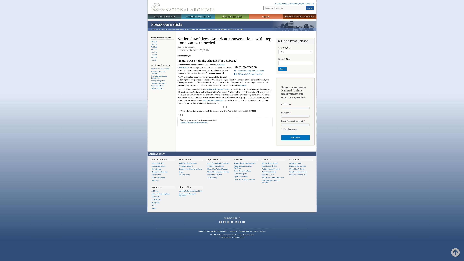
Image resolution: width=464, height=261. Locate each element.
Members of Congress (160, 172)
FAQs (153, 205)
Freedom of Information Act (239, 231)
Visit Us (265, 16)
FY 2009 (154, 55)
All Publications (184, 175)
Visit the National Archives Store (190, 191)
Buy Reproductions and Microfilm (187, 195)
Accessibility (212, 231)
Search (309, 8)
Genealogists (156, 169)
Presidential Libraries (214, 175)
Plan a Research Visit (269, 166)
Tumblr (232, 222)
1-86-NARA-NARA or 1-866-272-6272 (232, 237)
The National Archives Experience (159, 77)
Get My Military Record (270, 163)
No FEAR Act (254, 231)
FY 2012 (154, 47)
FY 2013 (154, 44)
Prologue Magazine (186, 166)
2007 (186, 29)
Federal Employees (159, 166)
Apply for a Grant (268, 175)
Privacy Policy (223, 231)
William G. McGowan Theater (250, 74)
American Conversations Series (251, 70)
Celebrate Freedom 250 (297, 175)
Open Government (241, 176)
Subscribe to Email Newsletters (190, 169)
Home (153, 29)
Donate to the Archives (297, 166)
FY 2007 (154, 60)
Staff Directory (212, 177)
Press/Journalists (163, 29)
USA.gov (263, 231)
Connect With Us (232, 218)
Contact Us (309, 3)
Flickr (243, 222)
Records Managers (158, 177)
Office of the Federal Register (217, 169)
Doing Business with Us (242, 171)
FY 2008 (154, 57)
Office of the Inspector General (218, 172)
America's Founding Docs (161, 194)
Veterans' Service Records (198, 16)
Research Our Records (164, 16)
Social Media (156, 200)
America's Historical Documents (158, 72)
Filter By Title (284, 59)
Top (455, 252)
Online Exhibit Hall (157, 86)
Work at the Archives (296, 169)
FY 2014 (154, 41)
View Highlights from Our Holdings (271, 181)
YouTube (235, 222)
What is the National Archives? (245, 163)
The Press (155, 180)
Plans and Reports (240, 174)
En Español (155, 202)
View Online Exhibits (269, 172)
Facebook (220, 222)
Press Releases (177, 29)
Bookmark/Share (297, 3)
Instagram (228, 222)
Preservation (156, 175)
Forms (154, 208)
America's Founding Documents (299, 16)
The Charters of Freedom (160, 69)
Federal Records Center (215, 166)
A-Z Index (155, 191)
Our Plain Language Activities (244, 179)
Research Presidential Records (273, 177)
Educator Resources (232, 16)
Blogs (181, 172)
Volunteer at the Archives (298, 172)
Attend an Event (295, 163)
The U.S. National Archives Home (182, 7)
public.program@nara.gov (213, 100)
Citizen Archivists (281, 3)
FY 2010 (154, 52)
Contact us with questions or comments (193, 122)
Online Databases (157, 88)
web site (242, 85)
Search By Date (285, 48)
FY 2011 (154, 49)
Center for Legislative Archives (218, 163)
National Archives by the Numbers (243, 167)
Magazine (158, 81)
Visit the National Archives (271, 169)
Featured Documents (159, 83)
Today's (188, 163)
